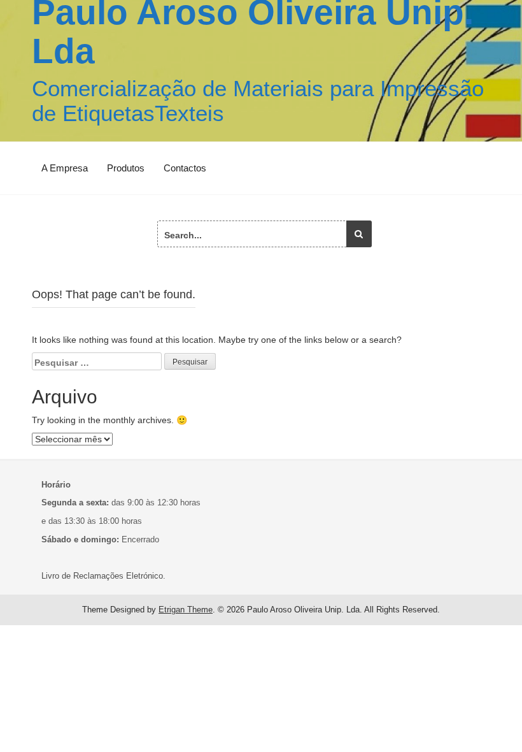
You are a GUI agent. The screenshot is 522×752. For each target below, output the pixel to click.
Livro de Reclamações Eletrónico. (103, 576)
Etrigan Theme (186, 609)
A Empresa (64, 168)
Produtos (126, 168)
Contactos (185, 168)
